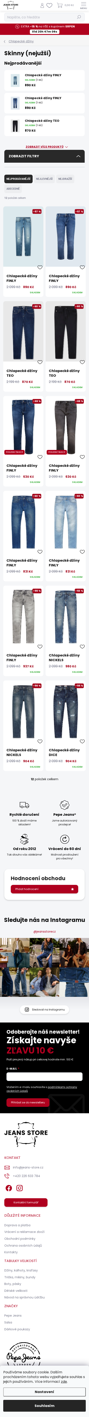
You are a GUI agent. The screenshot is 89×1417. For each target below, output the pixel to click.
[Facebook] (8, 1187)
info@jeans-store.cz (28, 1167)
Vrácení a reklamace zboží (24, 1232)
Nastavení (44, 1391)
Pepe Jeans (13, 1315)
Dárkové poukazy (17, 1329)
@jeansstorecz (44, 931)
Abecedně (13, 188)
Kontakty (11, 1252)
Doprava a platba (17, 1225)
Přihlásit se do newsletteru (28, 1102)
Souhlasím (44, 1405)
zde (64, 1381)
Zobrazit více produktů (45, 146)
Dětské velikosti (15, 1291)
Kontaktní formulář (26, 1202)
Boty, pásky (12, 1284)
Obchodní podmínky (19, 1239)
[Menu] (83, 5)
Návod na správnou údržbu (24, 1297)
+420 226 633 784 (26, 1176)
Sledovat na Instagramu (48, 1009)
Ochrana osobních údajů (23, 1245)
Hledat (79, 17)
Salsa (8, 1322)
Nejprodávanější (18, 178)
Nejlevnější (44, 178)
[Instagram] (19, 1187)
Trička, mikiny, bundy (19, 1277)
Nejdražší (65, 178)
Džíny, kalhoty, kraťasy (21, 1270)
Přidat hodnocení (26, 889)
